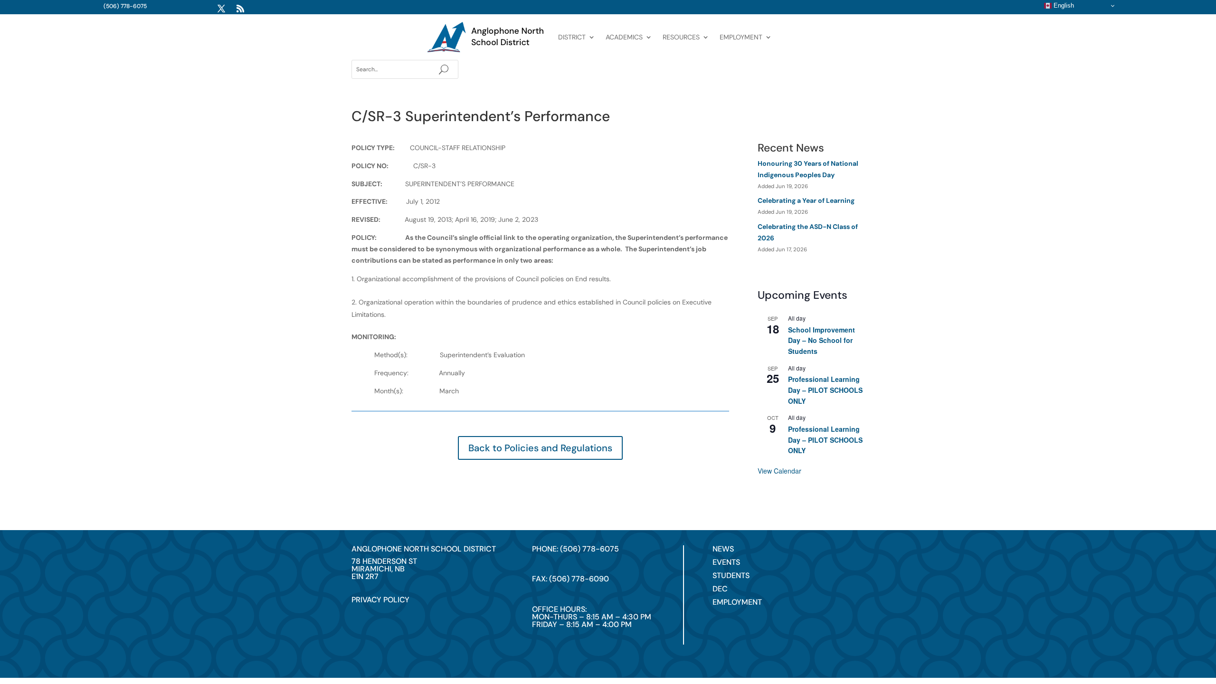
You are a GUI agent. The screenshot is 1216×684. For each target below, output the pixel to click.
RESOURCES (681, 37)
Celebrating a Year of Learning (806, 200)
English (1063, 5)
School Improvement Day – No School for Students (821, 340)
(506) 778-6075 (125, 6)
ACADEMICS (624, 37)
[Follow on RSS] (240, 8)
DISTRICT (572, 37)
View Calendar (779, 470)
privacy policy (380, 600)
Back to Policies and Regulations (540, 448)
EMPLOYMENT (741, 37)
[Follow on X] (221, 8)
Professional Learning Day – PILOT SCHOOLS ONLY (825, 389)
